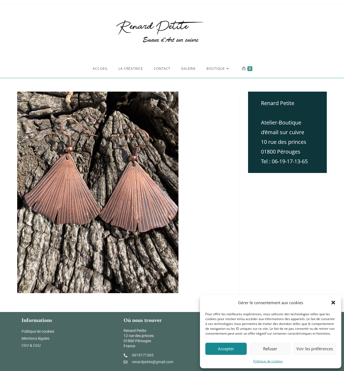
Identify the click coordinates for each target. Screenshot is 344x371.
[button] (333, 302)
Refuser (270, 348)
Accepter (226, 348)
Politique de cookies (268, 361)
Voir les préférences (314, 348)
